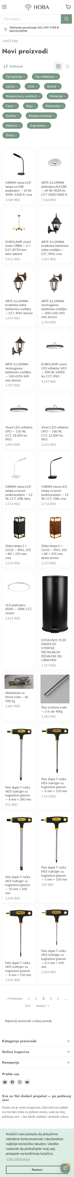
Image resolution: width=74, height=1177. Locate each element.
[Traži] (66, 19)
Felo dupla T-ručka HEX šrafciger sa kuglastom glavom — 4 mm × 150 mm (18, 969)
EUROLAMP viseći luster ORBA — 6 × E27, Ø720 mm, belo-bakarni (18, 248)
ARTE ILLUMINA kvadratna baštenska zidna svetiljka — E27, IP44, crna (54, 248)
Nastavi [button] (37, 1169)
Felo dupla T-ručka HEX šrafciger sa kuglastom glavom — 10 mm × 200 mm (17, 885)
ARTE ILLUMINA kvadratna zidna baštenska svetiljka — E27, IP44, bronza (18, 307)
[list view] (67, 66)
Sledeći (41, 1006)
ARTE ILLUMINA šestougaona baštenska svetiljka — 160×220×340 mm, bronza (18, 372)
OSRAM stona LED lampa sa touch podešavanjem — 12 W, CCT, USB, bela (18, 492)
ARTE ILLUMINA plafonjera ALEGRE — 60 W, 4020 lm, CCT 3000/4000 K (54, 188)
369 (27, 1006)
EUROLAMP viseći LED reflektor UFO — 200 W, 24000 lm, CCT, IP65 (54, 370)
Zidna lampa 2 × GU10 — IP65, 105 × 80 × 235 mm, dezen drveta (54, 552)
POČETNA (10, 41)
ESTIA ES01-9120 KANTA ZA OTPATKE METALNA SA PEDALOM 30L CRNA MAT (53, 650)
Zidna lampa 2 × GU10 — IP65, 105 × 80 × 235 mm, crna (18, 552)
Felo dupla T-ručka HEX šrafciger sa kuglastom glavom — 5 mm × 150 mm (54, 873)
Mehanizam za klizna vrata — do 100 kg (16, 697)
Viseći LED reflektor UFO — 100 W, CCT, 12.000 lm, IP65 (55, 433)
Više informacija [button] (18, 1159)
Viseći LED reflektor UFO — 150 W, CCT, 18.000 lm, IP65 (19, 433)
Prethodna (15, 998)
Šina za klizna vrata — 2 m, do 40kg (54, 709)
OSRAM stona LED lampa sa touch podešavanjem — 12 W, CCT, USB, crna (54, 492)
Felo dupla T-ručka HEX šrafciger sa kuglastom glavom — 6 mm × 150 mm (54, 785)
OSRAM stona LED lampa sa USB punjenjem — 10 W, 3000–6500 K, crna (18, 188)
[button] (15, 76)
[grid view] (58, 66)
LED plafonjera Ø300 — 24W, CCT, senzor (18, 609)
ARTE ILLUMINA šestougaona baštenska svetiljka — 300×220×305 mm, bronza (54, 309)
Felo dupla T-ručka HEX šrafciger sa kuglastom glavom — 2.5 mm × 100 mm (53, 959)
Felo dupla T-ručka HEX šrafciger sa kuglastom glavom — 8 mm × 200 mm (18, 793)
